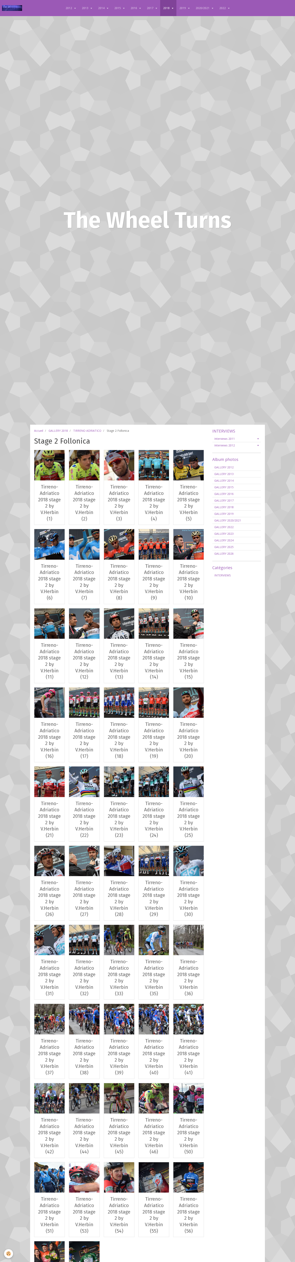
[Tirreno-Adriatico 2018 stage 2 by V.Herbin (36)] (188, 940)
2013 (85, 8)
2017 (150, 8)
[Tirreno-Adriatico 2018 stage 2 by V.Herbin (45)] (119, 1098)
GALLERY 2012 (224, 467)
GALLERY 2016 (224, 494)
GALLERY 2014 (224, 480)
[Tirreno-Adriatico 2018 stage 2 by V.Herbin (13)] (119, 623)
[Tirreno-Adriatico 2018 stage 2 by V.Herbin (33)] (119, 940)
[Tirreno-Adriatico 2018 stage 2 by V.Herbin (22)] (84, 781)
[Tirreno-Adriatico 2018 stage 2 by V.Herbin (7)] (84, 544)
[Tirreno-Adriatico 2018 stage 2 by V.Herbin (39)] (119, 1019)
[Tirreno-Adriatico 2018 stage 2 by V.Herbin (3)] (119, 465)
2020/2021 (203, 8)
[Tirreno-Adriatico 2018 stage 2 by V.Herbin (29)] (154, 861)
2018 (166, 8)
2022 (223, 8)
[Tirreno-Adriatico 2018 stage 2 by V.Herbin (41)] (188, 1019)
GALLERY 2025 (224, 547)
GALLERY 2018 (58, 431)
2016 (134, 8)
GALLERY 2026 (224, 553)
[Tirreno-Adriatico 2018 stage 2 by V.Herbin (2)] (84, 465)
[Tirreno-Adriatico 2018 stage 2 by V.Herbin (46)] (154, 1098)
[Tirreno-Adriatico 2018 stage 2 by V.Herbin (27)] (84, 861)
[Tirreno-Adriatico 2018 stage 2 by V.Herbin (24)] (154, 781)
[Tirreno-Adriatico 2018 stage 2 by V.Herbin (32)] (84, 940)
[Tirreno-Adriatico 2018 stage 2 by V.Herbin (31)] (49, 940)
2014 (101, 8)
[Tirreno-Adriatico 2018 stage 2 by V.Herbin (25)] (188, 781)
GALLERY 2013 (224, 474)
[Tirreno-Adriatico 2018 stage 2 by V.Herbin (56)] (188, 1177)
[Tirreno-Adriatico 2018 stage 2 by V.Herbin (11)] (49, 623)
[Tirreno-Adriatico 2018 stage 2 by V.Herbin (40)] (154, 1019)
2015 (118, 8)
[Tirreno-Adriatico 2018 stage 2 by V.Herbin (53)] (84, 1177)
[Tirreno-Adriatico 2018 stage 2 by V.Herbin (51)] (49, 1177)
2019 (183, 8)
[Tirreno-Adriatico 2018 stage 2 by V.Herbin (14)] (154, 623)
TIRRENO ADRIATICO (87, 431)
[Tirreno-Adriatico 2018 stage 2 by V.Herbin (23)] (119, 781)
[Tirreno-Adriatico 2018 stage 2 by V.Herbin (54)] (119, 1177)
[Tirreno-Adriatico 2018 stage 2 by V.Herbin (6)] (49, 544)
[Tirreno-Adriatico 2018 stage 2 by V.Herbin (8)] (119, 544)
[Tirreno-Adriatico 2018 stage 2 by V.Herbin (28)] (119, 861)
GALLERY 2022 (224, 527)
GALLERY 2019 (224, 514)
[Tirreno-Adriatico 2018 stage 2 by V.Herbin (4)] (154, 465)
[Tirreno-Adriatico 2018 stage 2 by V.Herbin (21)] (49, 781)
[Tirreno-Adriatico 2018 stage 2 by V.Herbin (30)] (188, 861)
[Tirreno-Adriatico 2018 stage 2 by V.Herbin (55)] (154, 1177)
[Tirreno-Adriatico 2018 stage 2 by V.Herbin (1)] (49, 465)
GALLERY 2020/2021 (227, 520)
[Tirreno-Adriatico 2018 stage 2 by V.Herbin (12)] (84, 623)
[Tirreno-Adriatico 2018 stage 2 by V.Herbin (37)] (49, 1019)
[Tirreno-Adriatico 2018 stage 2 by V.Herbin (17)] (84, 702)
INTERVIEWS (222, 575)
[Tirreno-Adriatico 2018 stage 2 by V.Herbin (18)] (119, 702)
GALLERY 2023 (224, 534)
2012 (69, 8)
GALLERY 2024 (224, 540)
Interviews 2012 (224, 445)
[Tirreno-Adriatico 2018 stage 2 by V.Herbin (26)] (49, 861)
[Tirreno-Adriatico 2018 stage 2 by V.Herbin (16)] (49, 702)
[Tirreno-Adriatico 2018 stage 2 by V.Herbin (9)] (154, 544)
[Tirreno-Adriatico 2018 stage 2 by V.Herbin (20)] (188, 702)
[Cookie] (8, 1253)
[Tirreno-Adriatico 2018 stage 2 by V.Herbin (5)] (188, 465)
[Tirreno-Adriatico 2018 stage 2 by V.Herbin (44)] (84, 1098)
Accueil (38, 431)
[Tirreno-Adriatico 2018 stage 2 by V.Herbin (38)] (84, 1019)
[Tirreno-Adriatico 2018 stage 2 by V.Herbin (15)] (188, 623)
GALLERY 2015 (224, 487)
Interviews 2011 (224, 439)
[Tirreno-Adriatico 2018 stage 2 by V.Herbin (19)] (154, 702)
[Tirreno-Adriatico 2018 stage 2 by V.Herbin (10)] (188, 544)
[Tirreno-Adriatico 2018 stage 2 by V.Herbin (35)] (154, 940)
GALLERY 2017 (224, 500)
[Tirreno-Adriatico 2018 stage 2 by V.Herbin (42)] (49, 1098)
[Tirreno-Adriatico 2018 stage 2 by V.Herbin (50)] (188, 1098)
